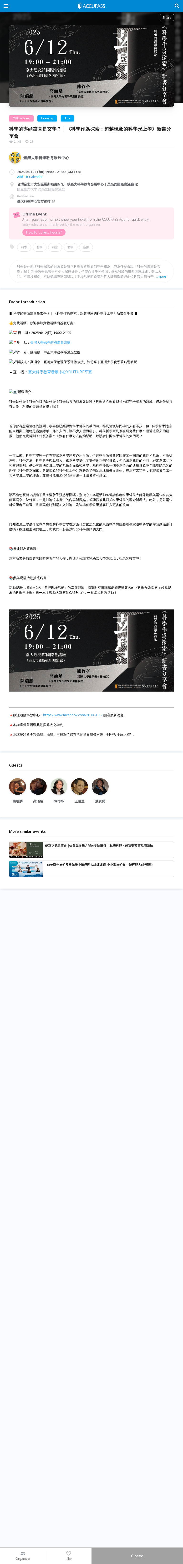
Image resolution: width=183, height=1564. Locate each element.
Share (167, 17)
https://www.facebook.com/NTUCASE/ (72, 715)
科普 (55, 247)
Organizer (22, 1558)
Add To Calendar (30, 176)
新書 (86, 247)
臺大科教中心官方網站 (34, 201)
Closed (137, 1556)
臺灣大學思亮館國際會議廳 (50, 342)
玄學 (70, 247)
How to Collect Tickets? (44, 232)
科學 (24, 247)
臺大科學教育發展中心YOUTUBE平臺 (60, 372)
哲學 (39, 247)
